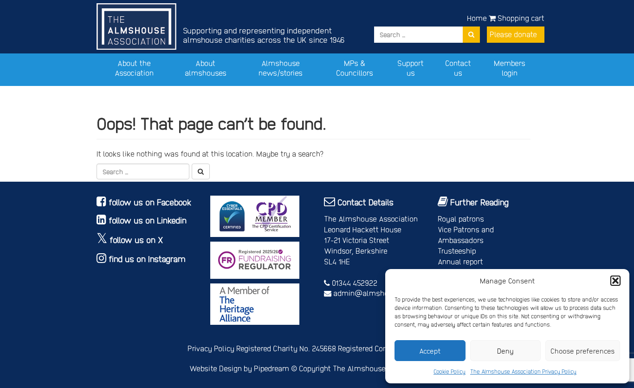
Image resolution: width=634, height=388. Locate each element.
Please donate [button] (513, 34)
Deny (505, 351)
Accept (430, 351)
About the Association (134, 68)
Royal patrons (461, 218)
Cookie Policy (449, 371)
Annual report (460, 261)
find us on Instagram (147, 258)
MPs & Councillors (354, 68)
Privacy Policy (211, 348)
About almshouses (205, 68)
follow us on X (136, 239)
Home (477, 17)
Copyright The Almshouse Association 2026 (372, 368)
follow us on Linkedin (148, 220)
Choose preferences (582, 351)
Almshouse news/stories (281, 68)
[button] (615, 280)
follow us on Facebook (150, 202)
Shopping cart (520, 17)
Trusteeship (457, 250)
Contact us (458, 68)
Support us (410, 68)
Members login (509, 68)
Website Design (215, 368)
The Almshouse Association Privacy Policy (523, 371)
